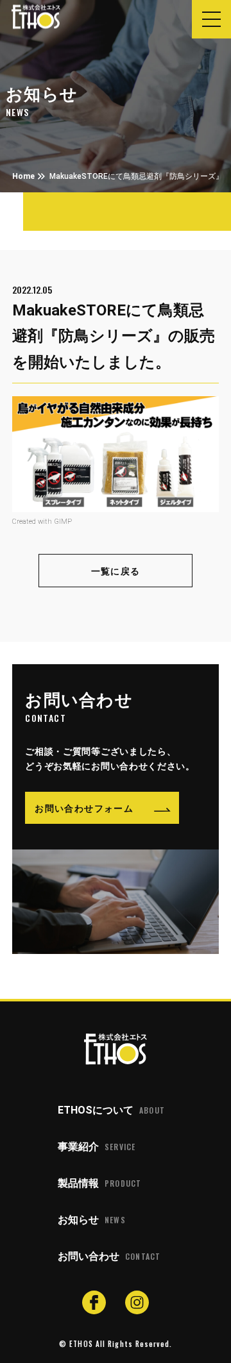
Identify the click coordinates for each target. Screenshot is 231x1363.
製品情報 (99, 1183)
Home (23, 176)
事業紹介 (96, 1147)
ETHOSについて (111, 1110)
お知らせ (92, 1220)
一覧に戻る (116, 570)
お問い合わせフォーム (84, 807)
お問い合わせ (109, 1256)
